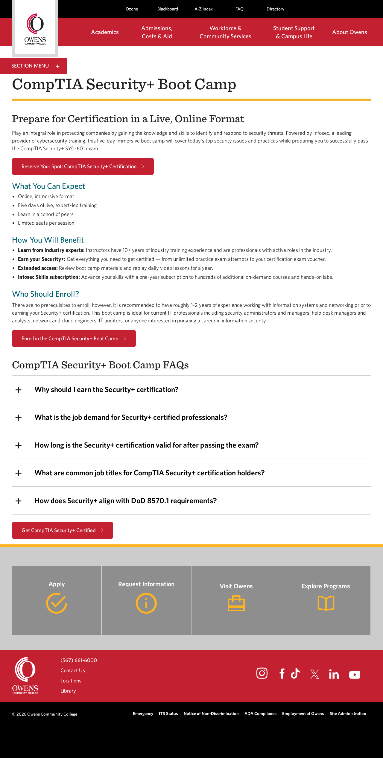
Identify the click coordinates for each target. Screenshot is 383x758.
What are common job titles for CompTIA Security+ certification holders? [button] (149, 472)
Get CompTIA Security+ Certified (59, 530)
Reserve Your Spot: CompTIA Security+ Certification (79, 166)
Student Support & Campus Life (294, 31)
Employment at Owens (303, 713)
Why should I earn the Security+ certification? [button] (106, 389)
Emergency (143, 713)
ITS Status (168, 713)
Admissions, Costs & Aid (157, 31)
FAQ (239, 8)
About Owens (349, 31)
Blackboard (167, 8)
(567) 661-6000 (78, 660)
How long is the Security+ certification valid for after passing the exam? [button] (146, 444)
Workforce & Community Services (225, 31)
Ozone (132, 8)
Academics (105, 31)
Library (68, 690)
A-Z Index (203, 8)
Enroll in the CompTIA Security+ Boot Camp (70, 338)
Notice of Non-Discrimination (211, 713)
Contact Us (72, 670)
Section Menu (30, 65)
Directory (275, 8)
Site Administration (348, 713)
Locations (70, 680)
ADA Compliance (260, 713)
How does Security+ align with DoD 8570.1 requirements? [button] (125, 500)
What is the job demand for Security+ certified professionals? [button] (131, 417)
